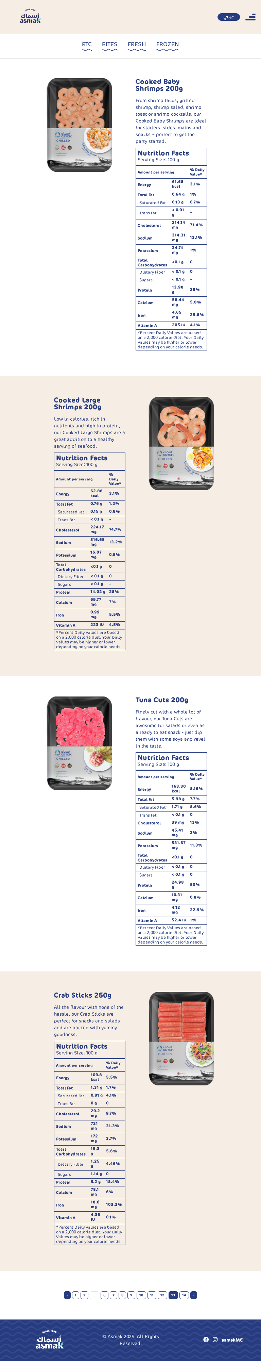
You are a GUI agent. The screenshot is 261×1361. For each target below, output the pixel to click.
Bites (110, 44)
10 (141, 1295)
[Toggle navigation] (250, 17)
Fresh (137, 44)
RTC (87, 44)
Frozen (167, 44)
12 (162, 1295)
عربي (228, 17)
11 (152, 1295)
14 (184, 1295)
